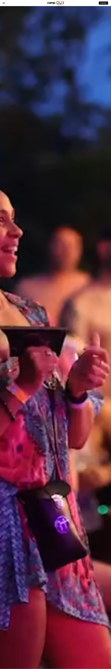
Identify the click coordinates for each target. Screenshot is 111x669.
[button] (3, 3)
